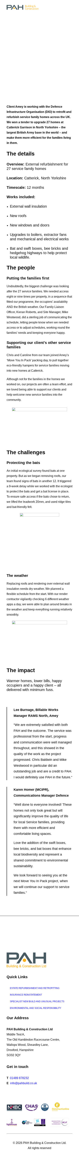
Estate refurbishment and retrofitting (34, 988)
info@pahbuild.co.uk (23, 1083)
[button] (70, 7)
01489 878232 (19, 1078)
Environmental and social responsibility (35, 1008)
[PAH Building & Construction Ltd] (23, 7)
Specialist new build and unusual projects (37, 1001)
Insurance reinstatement (26, 995)
